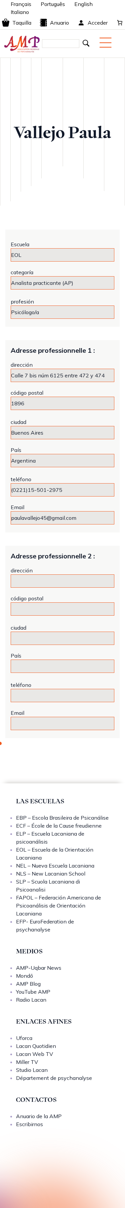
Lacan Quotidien (36, 1046)
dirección (22, 364)
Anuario (59, 22)
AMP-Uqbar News (38, 967)
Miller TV (27, 1062)
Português (53, 4)
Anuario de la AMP (39, 1116)
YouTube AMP (33, 991)
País (16, 450)
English (83, 4)
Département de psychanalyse (54, 1078)
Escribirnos (29, 1124)
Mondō (24, 975)
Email (17, 507)
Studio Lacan (32, 1070)
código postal (27, 392)
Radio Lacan (31, 999)
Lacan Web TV (34, 1054)
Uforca (24, 1038)
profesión (22, 301)
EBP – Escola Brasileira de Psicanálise (62, 817)
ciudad (18, 422)
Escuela (20, 244)
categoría (22, 272)
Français (21, 4)
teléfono (21, 479)
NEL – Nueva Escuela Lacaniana (55, 865)
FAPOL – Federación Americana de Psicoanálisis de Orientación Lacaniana (58, 905)
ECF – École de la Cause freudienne (59, 825)
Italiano (20, 12)
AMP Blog (28, 983)
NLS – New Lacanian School (50, 873)
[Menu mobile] (105, 43)
